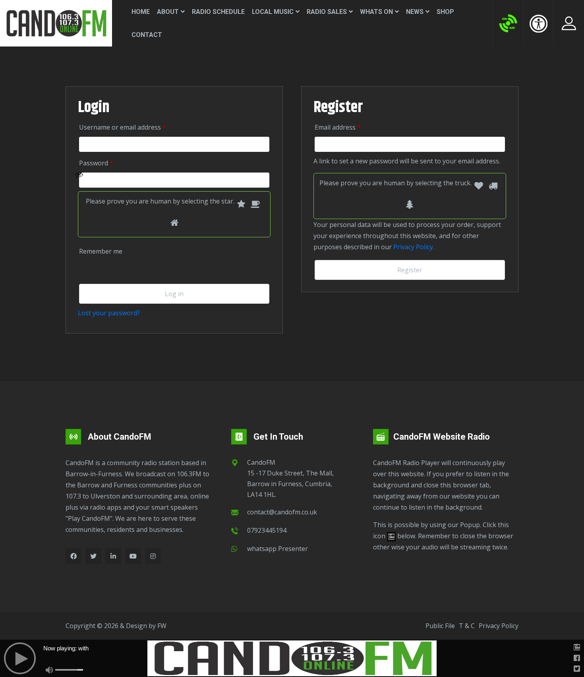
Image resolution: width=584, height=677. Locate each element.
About (168, 12)
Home (140, 12)
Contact (146, 35)
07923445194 (266, 530)
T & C (467, 625)
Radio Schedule (218, 12)
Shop (445, 12)
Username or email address (134, 127)
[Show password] (170, 180)
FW (161, 625)
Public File (440, 625)
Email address (349, 127)
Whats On (376, 12)
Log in (174, 293)
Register (409, 270)
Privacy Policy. (413, 246)
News (414, 12)
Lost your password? (109, 312)
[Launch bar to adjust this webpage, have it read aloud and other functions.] (538, 23)
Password (107, 162)
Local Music (273, 12)
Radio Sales (327, 12)
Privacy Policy (498, 625)
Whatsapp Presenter (277, 548)
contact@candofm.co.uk (282, 512)
